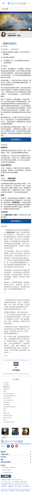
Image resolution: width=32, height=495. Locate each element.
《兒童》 (4, 411)
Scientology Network (17, 479)
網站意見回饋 (7, 470)
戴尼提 (9, 479)
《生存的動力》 (6, 385)
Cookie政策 (17, 490)
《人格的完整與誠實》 (8, 400)
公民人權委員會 (25, 486)
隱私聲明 (12, 490)
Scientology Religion (6, 481)
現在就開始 (15, 139)
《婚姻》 (4, 409)
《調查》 (4, 420)
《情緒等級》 (5, 389)
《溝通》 (4, 391)
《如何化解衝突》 (7, 398)
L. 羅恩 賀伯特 (4, 479)
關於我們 (3, 452)
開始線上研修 (23, 481)
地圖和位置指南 (8, 472)
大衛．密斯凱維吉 (16, 481)
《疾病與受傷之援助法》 (8, 394)
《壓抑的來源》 (6, 404)
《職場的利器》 (6, 413)
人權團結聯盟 (11, 486)
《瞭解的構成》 (6, 387)
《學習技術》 (5, 383)
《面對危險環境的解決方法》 (9, 407)
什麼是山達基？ (5, 454)
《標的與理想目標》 (7, 417)
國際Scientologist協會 (14, 484)
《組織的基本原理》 (7, 415)
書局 (2, 459)
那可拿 (26, 484)
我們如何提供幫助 (6, 462)
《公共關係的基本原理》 (8, 422)
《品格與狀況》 (6, 402)
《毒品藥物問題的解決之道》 (9, 396)
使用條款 (23, 490)
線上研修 (16, 379)
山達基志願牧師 (4, 484)
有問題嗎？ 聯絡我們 (9, 467)
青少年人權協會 (17, 486)
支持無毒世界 (4, 486)
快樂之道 (22, 484)
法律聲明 (28, 490)
